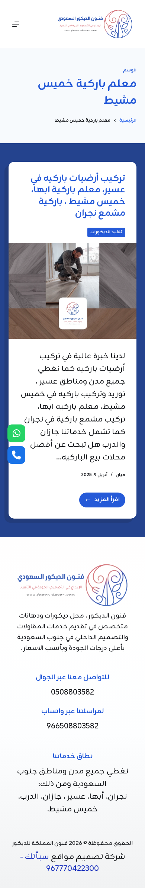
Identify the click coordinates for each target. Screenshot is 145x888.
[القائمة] (15, 24)
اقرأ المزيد (101, 501)
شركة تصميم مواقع (88, 856)
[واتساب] (16, 433)
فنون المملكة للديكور (40, 843)
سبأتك (37, 856)
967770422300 (72, 868)
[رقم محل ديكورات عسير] (16, 455)
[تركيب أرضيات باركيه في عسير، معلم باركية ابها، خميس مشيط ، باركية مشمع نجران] (72, 291)
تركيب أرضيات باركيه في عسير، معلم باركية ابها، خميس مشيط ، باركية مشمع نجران (77, 196)
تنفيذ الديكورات (106, 232)
